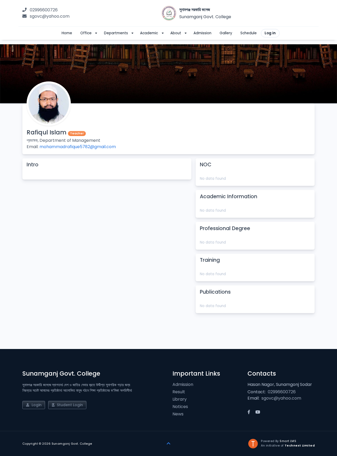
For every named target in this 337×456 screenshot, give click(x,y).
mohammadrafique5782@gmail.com (77, 147)
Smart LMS (288, 441)
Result (178, 392)
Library (179, 399)
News (178, 414)
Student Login (69, 405)
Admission (182, 384)
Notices (180, 407)
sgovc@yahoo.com (50, 16)
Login (36, 405)
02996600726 (44, 10)
